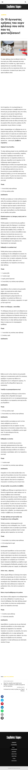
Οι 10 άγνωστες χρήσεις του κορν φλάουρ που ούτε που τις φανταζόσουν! (12, 26)
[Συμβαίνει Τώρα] (14, 6)
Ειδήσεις (14, 742)
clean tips (6, 676)
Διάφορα (3, 14)
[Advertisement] (14, 90)
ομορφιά (11, 676)
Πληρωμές (14, 744)
